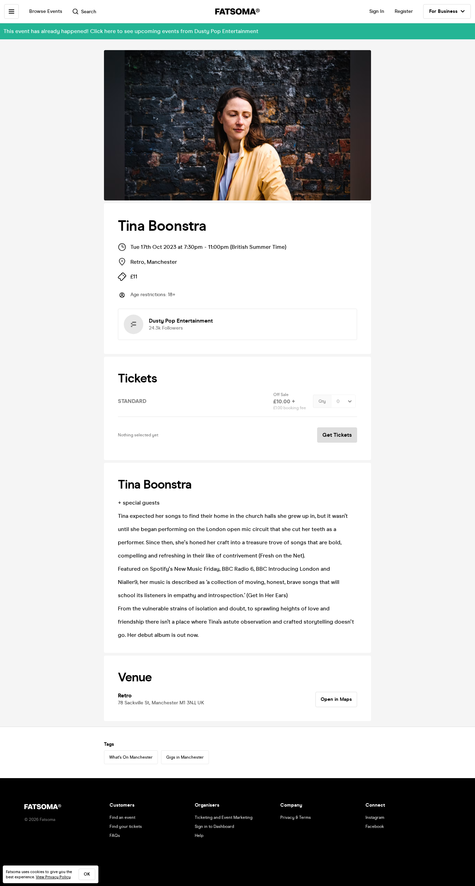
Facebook (374, 826)
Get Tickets (337, 435)
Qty (322, 401)
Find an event (122, 817)
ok (87, 874)
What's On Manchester (131, 757)
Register (404, 11)
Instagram (374, 817)
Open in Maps (336, 699)
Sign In (376, 11)
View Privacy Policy (53, 877)
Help (199, 835)
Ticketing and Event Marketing (223, 817)
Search (88, 12)
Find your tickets (126, 826)
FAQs (115, 835)
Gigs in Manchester (185, 757)
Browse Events (45, 11)
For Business (443, 11)
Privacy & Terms (295, 817)
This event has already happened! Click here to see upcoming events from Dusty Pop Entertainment (130, 31)
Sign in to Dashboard (214, 826)
